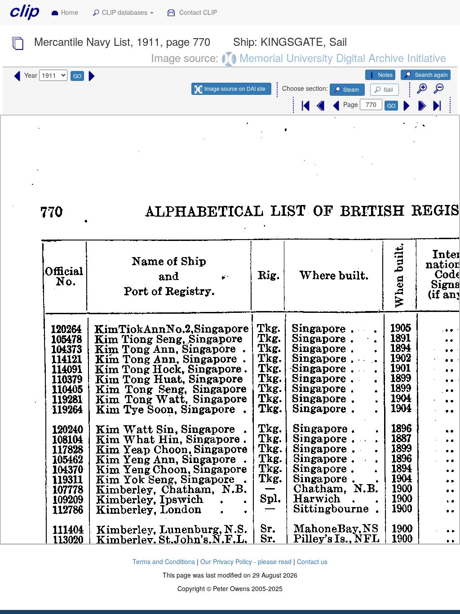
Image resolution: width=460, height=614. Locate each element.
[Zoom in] (421, 89)
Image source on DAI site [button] (234, 88)
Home (69, 12)
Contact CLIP (197, 12)
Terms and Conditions (164, 561)
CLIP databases (125, 12)
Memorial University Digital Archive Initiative (342, 57)
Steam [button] (351, 89)
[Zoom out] (438, 89)
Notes (385, 74)
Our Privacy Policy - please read (246, 561)
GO (77, 76)
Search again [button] (431, 74)
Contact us (312, 561)
